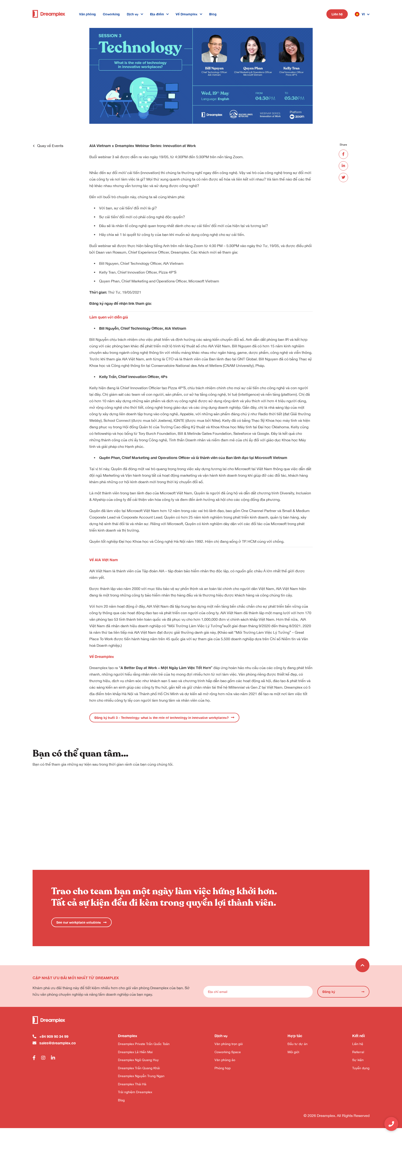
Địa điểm (157, 14)
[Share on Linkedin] (343, 166)
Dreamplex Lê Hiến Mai (135, 1052)
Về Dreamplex (187, 14)
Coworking (111, 14)
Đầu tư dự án (298, 1044)
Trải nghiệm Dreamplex (135, 1092)
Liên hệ (337, 14)
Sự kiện (358, 1060)
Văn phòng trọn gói (228, 1044)
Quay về (50, 145)
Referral (358, 1052)
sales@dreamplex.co (57, 1043)
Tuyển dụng (360, 1068)
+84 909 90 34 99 (53, 1036)
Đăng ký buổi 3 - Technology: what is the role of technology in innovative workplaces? (161, 718)
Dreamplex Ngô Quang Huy (138, 1060)
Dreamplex (98, 668)
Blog (213, 14)
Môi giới (293, 1052)
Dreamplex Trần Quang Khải (139, 1068)
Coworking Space (227, 1052)
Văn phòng (87, 14)
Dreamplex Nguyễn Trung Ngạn (141, 1076)
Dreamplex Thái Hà (132, 1084)
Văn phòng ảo (224, 1060)
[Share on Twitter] (343, 177)
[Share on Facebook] (343, 154)
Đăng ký (328, 992)
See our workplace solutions (78, 922)
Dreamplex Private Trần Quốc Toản (144, 1044)
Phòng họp (222, 1068)
